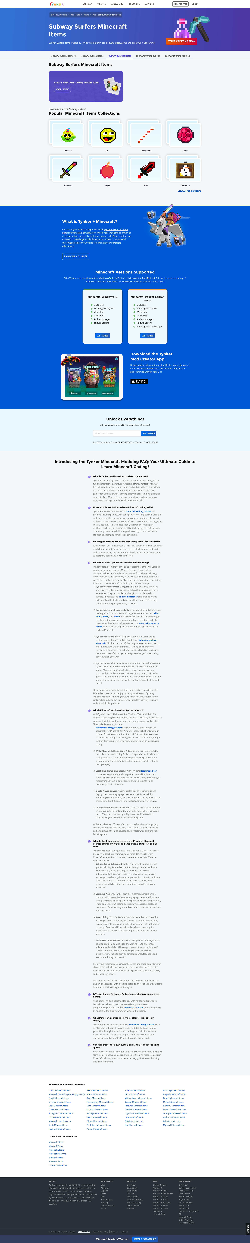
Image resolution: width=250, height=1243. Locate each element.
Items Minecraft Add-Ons (174, 1109)
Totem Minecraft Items (135, 1090)
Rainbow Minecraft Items (174, 1105)
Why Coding (132, 1196)
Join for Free (180, 4)
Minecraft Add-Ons (57, 1153)
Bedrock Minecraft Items (174, 1117)
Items (86, 15)
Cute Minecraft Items (96, 1105)
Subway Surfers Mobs (93, 56)
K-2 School (184, 1205)
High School (184, 1199)
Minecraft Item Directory (60, 1121)
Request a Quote (187, 1223)
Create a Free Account (145, 1239)
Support (149, 3)
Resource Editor (148, 770)
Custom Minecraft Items (59, 1090)
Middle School (185, 1196)
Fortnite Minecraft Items (59, 1117)
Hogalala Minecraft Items (174, 1094)
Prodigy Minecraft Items (97, 1113)
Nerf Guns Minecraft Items (99, 1125)
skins (157, 613)
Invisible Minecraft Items (60, 1102)
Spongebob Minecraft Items (61, 1113)
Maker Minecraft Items (173, 1102)
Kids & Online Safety (100, 1232)
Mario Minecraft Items (97, 1117)
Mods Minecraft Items (135, 1094)
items (99, 616)
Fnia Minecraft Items (134, 1121)
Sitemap (105, 1202)
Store (103, 1208)
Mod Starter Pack (134, 1007)
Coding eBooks (108, 1205)
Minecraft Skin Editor (163, 1193)
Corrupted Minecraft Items (175, 1113)
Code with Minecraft (58, 1165)
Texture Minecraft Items (97, 1090)
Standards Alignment (189, 1211)
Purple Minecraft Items (173, 1098)
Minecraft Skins (56, 1146)
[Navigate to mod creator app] (91, 376)
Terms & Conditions (68, 1232)
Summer (131, 1208)
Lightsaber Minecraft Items (137, 1113)
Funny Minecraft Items (59, 1109)
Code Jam (157, 1211)
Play (89, 3)
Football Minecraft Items (136, 1109)
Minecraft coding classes (138, 511)
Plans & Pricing (134, 1202)
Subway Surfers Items (120, 56)
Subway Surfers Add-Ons (177, 56)
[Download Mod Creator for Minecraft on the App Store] (139, 381)
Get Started (102, 336)
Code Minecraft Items (96, 1098)
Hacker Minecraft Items (97, 1109)
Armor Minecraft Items (97, 1129)
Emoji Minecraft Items (58, 1098)
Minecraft (75, 15)
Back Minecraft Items (58, 1105)
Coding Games (159, 1185)
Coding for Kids (60, 15)
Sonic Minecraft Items (58, 1125)
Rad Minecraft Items (134, 1125)
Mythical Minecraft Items (174, 1125)
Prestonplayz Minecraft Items (100, 1102)
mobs (105, 616)
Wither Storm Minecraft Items (138, 1098)
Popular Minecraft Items (59, 1129)
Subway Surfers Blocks (148, 56)
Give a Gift (132, 1190)
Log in (195, 4)
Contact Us (124, 1232)
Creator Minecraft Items (135, 1102)
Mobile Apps (107, 1199)
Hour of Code (159, 1214)
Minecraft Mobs (56, 1142)
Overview (131, 1185)
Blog (103, 1185)
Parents (101, 3)
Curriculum (132, 1188)
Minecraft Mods (56, 1161)
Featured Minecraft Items (136, 1105)
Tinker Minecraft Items (97, 1094)
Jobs (103, 1196)
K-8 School (184, 1208)
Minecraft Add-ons (161, 1202)
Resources (134, 3)
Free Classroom (186, 1190)
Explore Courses (75, 256)
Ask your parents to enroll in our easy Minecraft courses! (125, 425)
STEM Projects (185, 1220)
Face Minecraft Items (134, 1117)
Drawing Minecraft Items (174, 1090)
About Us (105, 1188)
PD (180, 1214)
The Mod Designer (128, 596)
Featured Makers (135, 1199)
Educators (117, 3)
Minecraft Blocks (56, 1149)
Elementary (184, 1193)
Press (103, 1193)
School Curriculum (187, 1188)
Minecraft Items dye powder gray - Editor (67, 1094)
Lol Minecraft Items (171, 1121)
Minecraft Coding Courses (109, 727)
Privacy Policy (84, 1232)
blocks (117, 616)
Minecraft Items (56, 1157)
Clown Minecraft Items (97, 1121)
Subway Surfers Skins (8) (63, 56)
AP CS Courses (185, 1202)
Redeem (131, 1193)
